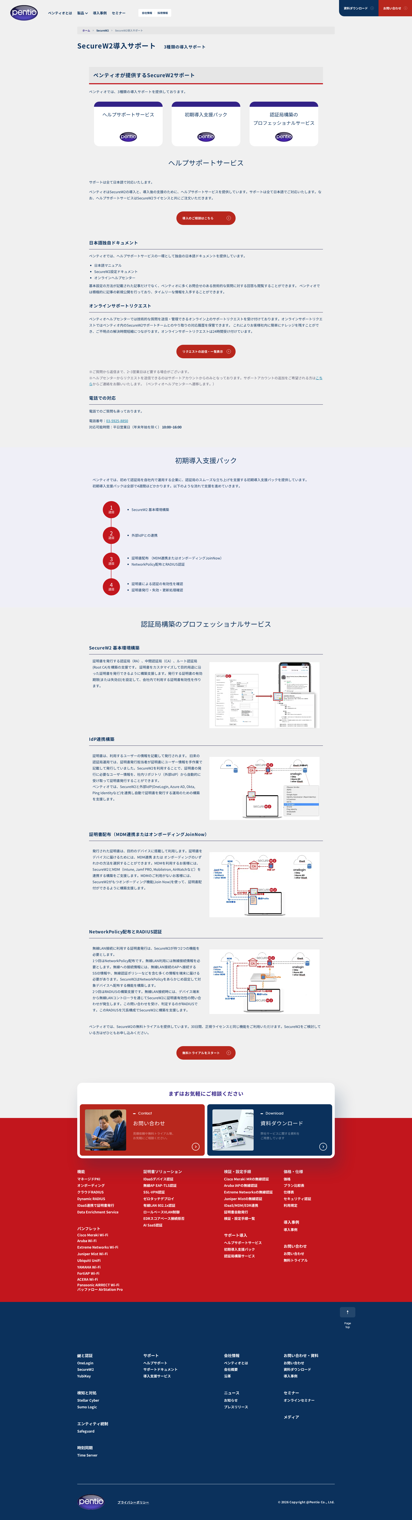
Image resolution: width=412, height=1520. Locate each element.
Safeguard (85, 1431)
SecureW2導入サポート (129, 30)
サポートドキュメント (160, 1369)
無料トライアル (296, 1260)
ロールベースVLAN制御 (161, 1211)
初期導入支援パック (239, 1249)
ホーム (86, 30)
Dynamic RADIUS (91, 1198)
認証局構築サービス (239, 1255)
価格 (287, 1178)
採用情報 (163, 13)
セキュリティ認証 (297, 1198)
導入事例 (100, 12)
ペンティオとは (60, 12)
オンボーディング (91, 1185)
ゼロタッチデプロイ (158, 1198)
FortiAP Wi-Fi (88, 1273)
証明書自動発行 (236, 1211)
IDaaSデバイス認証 (158, 1178)
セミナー (119, 12)
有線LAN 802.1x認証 (159, 1205)
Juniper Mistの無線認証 (243, 1198)
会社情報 (147, 13)
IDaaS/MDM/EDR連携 (241, 1205)
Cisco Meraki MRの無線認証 (246, 1178)
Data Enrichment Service (97, 1211)
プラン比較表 (294, 1185)
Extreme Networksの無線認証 (248, 1192)
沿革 (227, 1375)
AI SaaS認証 (152, 1225)
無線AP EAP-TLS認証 (160, 1185)
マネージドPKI (88, 1178)
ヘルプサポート (155, 1362)
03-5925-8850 (117, 420)
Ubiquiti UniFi (89, 1260)
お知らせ (231, 1400)
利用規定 (290, 1205)
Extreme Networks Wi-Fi (97, 1247)
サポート (151, 1355)
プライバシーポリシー (133, 1502)
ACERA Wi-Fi (87, 1279)
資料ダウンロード (356, 8)
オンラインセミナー (299, 1400)
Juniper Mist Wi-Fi (92, 1253)
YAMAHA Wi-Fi (89, 1267)
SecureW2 (102, 30)
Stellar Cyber (88, 1400)
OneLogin (85, 1362)
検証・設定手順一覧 (239, 1218)
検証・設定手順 (237, 1171)
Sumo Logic (87, 1406)
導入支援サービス (157, 1375)
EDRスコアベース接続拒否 (164, 1218)
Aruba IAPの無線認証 (241, 1185)
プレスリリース (236, 1406)
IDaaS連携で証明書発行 (95, 1205)
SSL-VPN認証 (154, 1192)
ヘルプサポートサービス (243, 1242)
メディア (291, 1417)
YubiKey (84, 1375)
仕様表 (289, 1192)
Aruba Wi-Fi (87, 1240)
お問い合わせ (392, 8)
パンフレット (88, 1228)
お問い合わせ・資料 (301, 1355)
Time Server (87, 1455)
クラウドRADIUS (90, 1192)
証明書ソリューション (162, 1171)
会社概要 (231, 1369)
